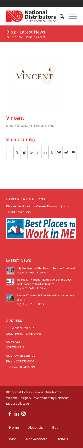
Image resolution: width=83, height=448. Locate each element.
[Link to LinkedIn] (16, 413)
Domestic (40, 126)
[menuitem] (59, 16)
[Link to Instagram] (23, 413)
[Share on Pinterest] (38, 152)
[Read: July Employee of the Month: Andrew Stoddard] (10, 271)
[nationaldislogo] (34, 16)
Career (41, 206)
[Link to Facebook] (9, 413)
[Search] (59, 16)
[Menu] (70, 16)
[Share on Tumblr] (52, 152)
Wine (51, 126)
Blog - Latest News (25, 32)
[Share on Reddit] (66, 152)
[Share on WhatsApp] (31, 152)
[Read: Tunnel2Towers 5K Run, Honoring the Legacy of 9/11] (10, 298)
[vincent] (35, 83)
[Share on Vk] (59, 152)
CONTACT (13, 341)
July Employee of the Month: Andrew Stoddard (46, 268)
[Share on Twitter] (17, 152)
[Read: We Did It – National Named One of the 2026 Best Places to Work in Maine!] (10, 282)
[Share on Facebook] (9, 152)
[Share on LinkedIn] (45, 152)
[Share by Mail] (73, 152)
